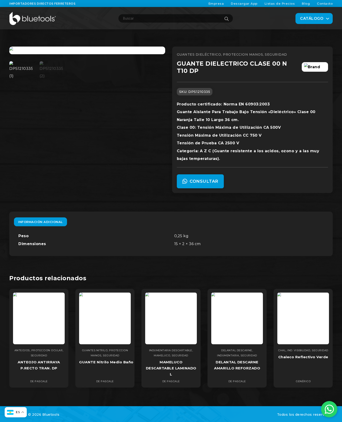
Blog (306, 3)
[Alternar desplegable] (327, 18)
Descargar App (244, 3)
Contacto (325, 3)
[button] (159, 53)
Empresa (216, 3)
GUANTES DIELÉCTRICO (199, 54)
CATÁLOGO (311, 18)
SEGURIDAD (276, 54)
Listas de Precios (280, 3)
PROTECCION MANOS (243, 54)
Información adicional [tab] (40, 222)
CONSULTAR (204, 181)
